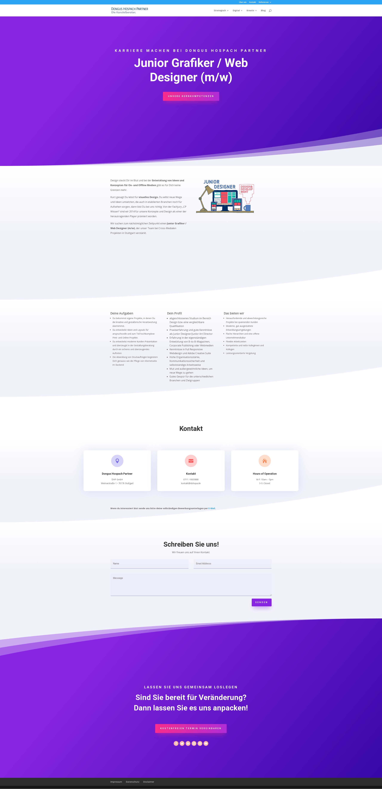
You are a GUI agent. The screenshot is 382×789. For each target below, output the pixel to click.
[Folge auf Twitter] (182, 743)
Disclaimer (148, 781)
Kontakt (252, 2)
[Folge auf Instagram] (194, 743)
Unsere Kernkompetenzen (191, 96)
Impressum (116, 781)
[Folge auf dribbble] (200, 743)
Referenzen (264, 2)
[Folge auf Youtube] (206, 743)
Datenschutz (132, 781)
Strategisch (220, 10)
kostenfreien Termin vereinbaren (191, 728)
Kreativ (250, 10)
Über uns (243, 2)
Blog (263, 10)
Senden (261, 602)
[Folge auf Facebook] (176, 743)
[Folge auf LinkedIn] (188, 743)
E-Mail (211, 508)
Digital (236, 10)
